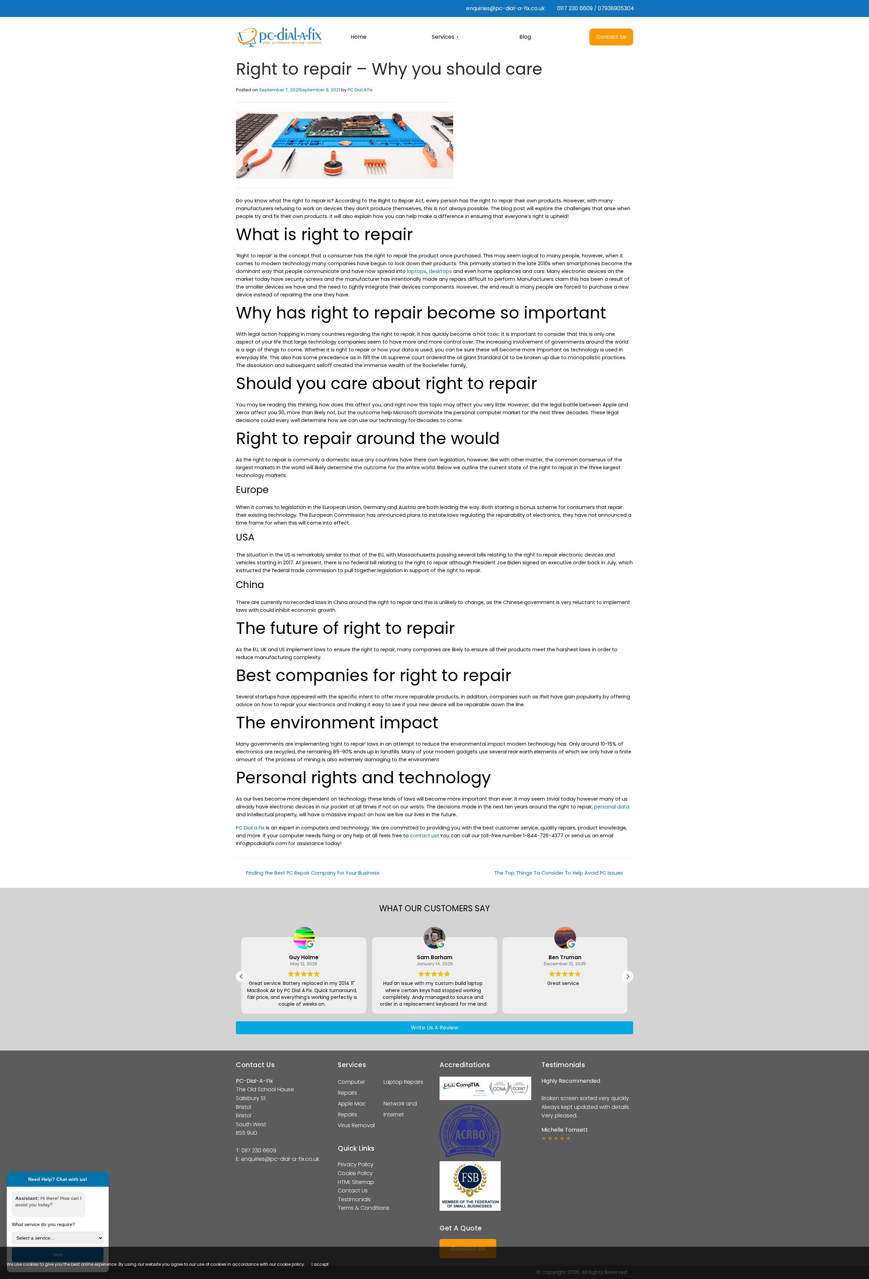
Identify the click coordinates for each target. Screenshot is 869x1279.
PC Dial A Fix (360, 90)
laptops (416, 271)
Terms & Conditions (363, 1208)
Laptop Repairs (403, 1082)
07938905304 (616, 8)
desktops (440, 271)
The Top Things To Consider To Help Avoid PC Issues (559, 873)
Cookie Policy (355, 1173)
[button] (628, 976)
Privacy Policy (355, 1164)
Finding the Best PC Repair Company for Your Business (312, 873)
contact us (423, 835)
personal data (611, 806)
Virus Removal (356, 1125)
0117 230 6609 (575, 8)
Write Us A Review (434, 1027)
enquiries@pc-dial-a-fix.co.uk (505, 8)
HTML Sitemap (356, 1182)
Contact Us (353, 1190)
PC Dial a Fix (250, 827)
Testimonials (354, 1199)
